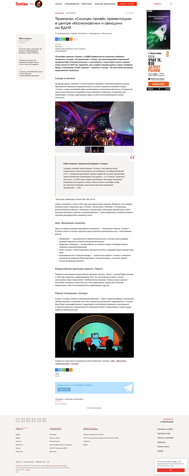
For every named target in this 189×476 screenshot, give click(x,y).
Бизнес (18, 448)
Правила (63, 404)
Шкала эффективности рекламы (61, 445)
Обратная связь (41, 462)
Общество (19, 451)
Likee (113, 361)
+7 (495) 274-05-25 (166, 422)
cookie (175, 461)
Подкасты (86, 441)
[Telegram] (60, 39)
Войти (57, 404)
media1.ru (82, 49)
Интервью (53, 434)
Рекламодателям (28, 462)
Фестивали (25, 38)
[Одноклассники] (70, 39)
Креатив (18, 441)
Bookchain (53, 451)
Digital (18, 434)
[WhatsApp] (63, 39)
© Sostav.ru (19, 466)
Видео (85, 445)
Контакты (19, 462)
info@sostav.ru (168, 419)
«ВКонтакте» (121, 361)
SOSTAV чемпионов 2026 (58, 448)
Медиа (18, 438)
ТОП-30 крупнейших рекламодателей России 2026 (100, 438)
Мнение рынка (55, 438)
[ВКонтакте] (56, 39)
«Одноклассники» (62, 364)
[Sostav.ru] (22, 3)
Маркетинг (19, 445)
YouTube (74, 364)
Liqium (28, 470)
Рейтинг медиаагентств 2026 (93, 434)
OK (171, 470)
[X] (67, 39)
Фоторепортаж (55, 441)
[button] (132, 102)
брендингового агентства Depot (56, 466)
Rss (48, 462)
